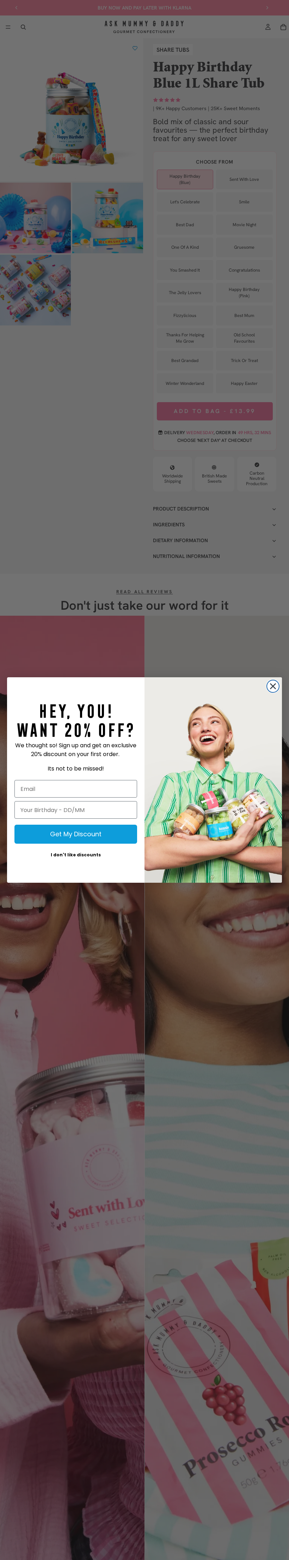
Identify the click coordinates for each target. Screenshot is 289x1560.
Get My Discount (76, 834)
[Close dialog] (273, 686)
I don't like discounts (76, 855)
